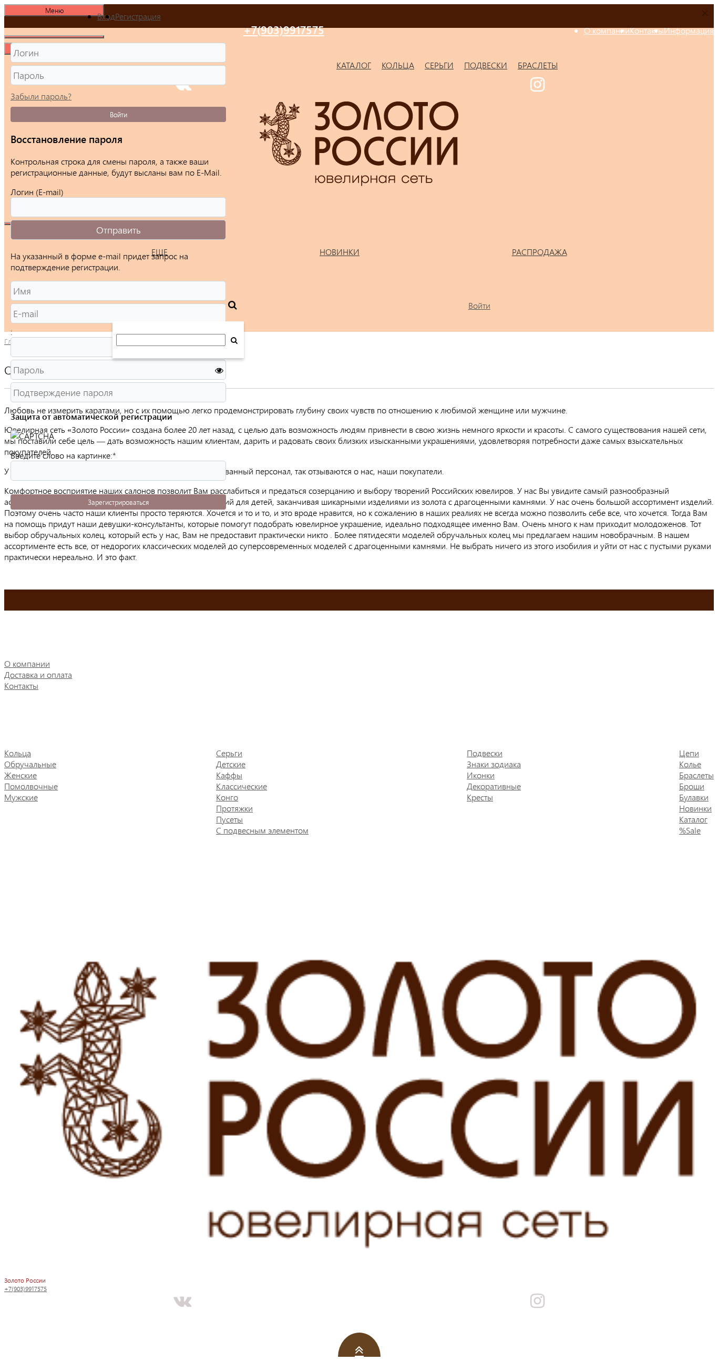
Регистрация (138, 16)
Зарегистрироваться (118, 501)
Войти (118, 114)
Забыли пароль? (41, 95)
